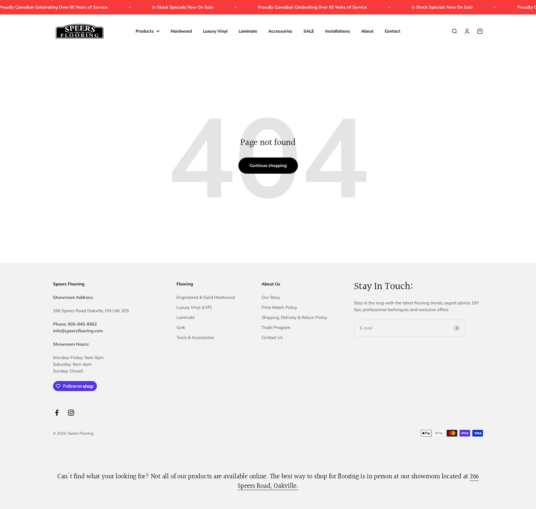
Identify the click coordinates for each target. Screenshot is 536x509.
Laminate (248, 31)
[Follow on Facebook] (57, 412)
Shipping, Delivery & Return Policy (294, 317)
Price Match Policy (279, 307)
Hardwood (181, 31)
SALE (308, 31)
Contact (392, 31)
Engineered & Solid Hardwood (205, 297)
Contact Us (272, 337)
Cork (180, 327)
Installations (337, 31)
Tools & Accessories (195, 337)
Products (145, 31)
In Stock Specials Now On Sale (178, 7)
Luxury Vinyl (215, 31)
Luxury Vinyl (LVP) (194, 307)
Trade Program (276, 327)
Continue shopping (268, 165)
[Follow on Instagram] (71, 412)
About (367, 31)
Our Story (271, 297)
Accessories (280, 31)
